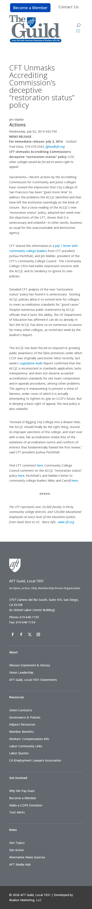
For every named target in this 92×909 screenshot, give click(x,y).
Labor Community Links (25, 746)
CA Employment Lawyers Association (35, 760)
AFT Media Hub (20, 864)
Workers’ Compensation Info (29, 739)
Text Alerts (17, 812)
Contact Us (68, 6)
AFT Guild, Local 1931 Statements (33, 680)
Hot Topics (17, 843)
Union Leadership (21, 672)
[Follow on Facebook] (12, 634)
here (40, 465)
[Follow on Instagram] (38, 634)
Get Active (16, 850)
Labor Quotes (19, 753)
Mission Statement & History (29, 665)
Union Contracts (20, 710)
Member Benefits (21, 732)
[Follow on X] (29, 634)
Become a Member (30, 7)
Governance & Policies (24, 717)
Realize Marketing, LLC (25, 900)
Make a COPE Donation (25, 805)
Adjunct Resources (22, 724)
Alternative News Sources (27, 857)
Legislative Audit (31, 363)
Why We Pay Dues (22, 791)
